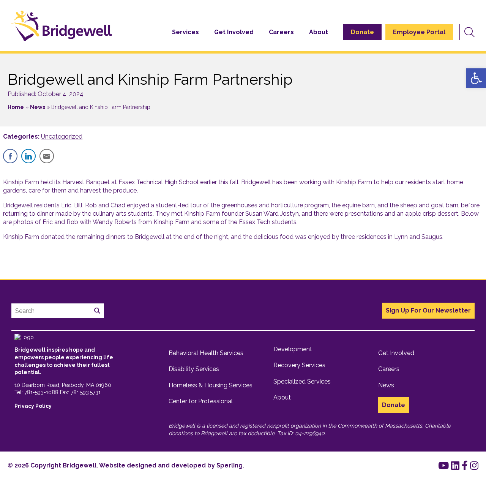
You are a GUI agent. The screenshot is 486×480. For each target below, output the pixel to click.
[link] (476, 78)
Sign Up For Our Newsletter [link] (428, 310)
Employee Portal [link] (419, 32)
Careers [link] (281, 32)
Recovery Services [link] (299, 365)
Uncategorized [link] (61, 136)
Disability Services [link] (194, 369)
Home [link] (16, 107)
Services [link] (185, 32)
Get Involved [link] (234, 32)
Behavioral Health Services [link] (206, 353)
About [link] (318, 32)
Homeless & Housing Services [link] (210, 385)
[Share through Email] (46, 156)
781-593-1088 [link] (41, 392)
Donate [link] (362, 32)
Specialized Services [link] (302, 381)
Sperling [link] (229, 465)
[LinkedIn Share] (28, 156)
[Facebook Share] (10, 156)
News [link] (37, 107)
